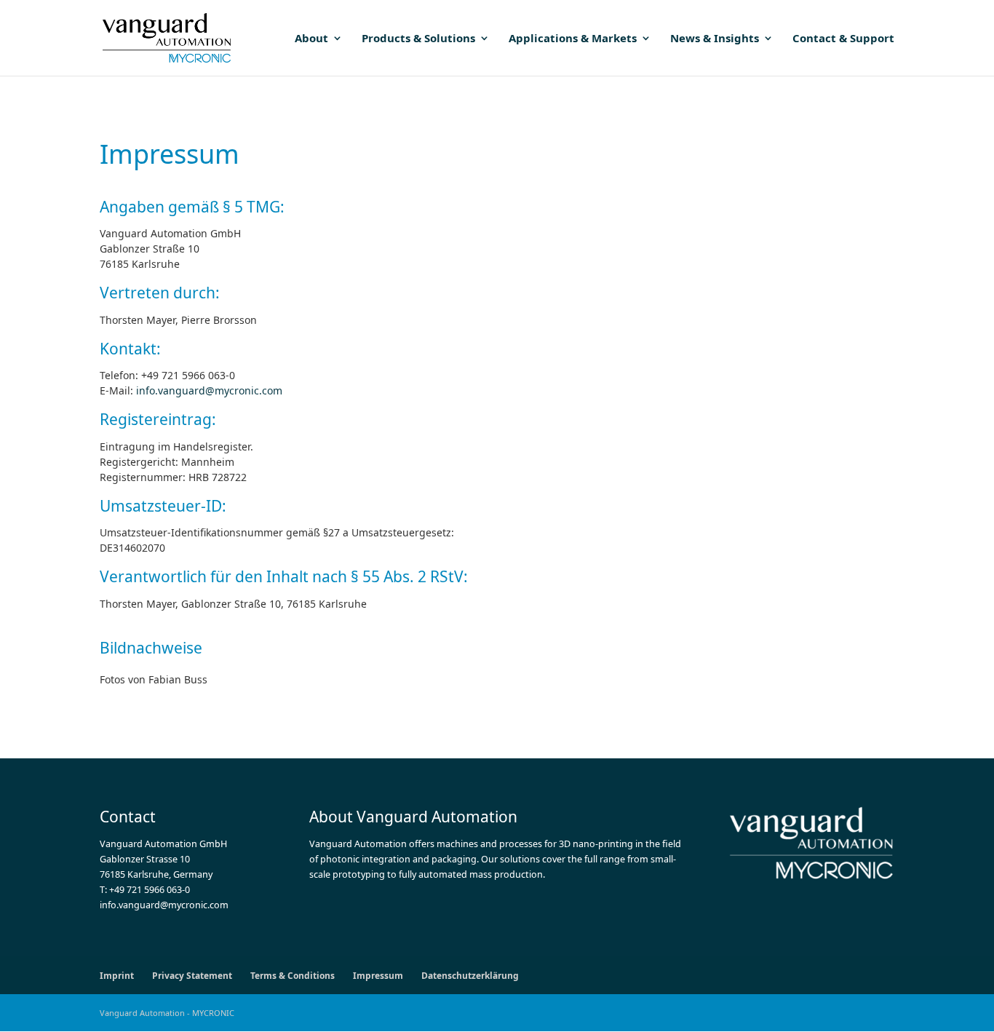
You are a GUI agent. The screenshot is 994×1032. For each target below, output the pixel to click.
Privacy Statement (192, 975)
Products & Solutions (418, 39)
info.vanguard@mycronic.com (209, 390)
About (311, 39)
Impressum (378, 975)
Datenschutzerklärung (470, 975)
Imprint (117, 975)
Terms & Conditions (292, 975)
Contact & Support (843, 39)
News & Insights (714, 39)
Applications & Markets (573, 39)
